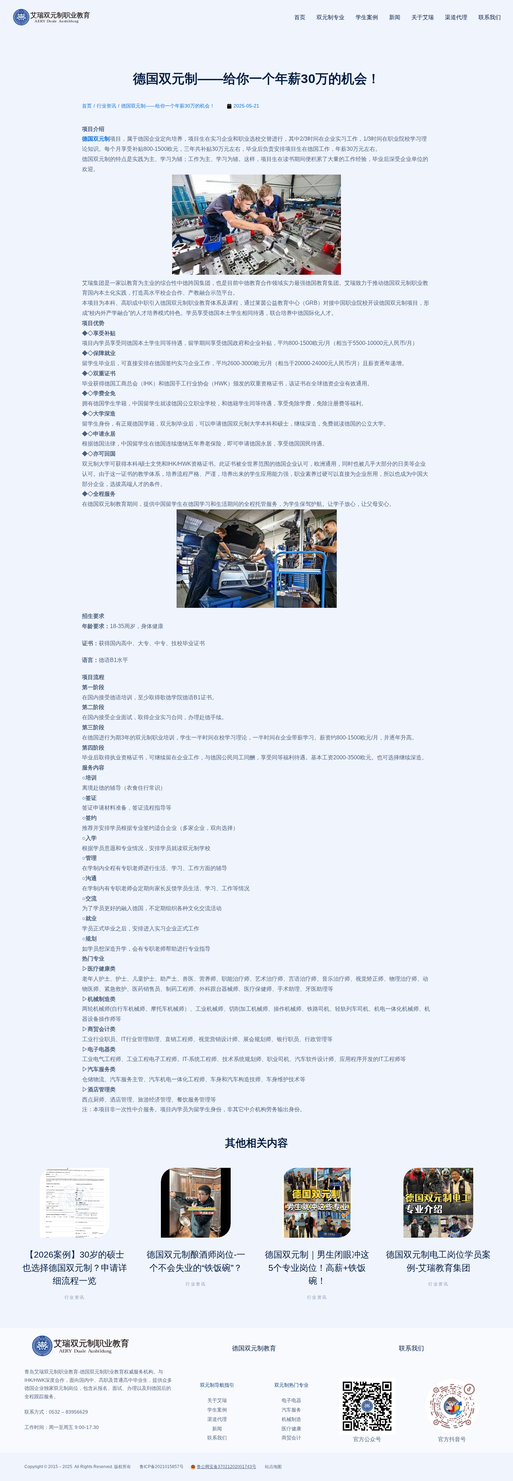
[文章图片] (75, 1203)
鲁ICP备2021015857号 (162, 1466)
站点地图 (273, 1466)
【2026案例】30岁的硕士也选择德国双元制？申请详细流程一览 (74, 1267)
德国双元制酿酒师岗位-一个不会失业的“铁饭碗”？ (196, 1261)
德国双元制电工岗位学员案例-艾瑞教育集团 (438, 1261)
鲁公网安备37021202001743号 (226, 1466)
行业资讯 (75, 1297)
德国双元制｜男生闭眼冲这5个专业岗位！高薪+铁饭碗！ (317, 1267)
